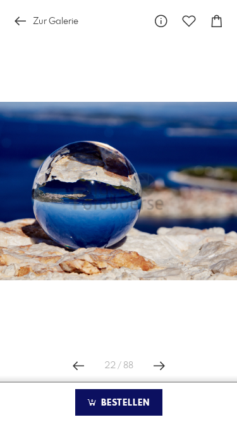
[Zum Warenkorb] (216, 21)
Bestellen (124, 403)
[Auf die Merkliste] (189, 21)
